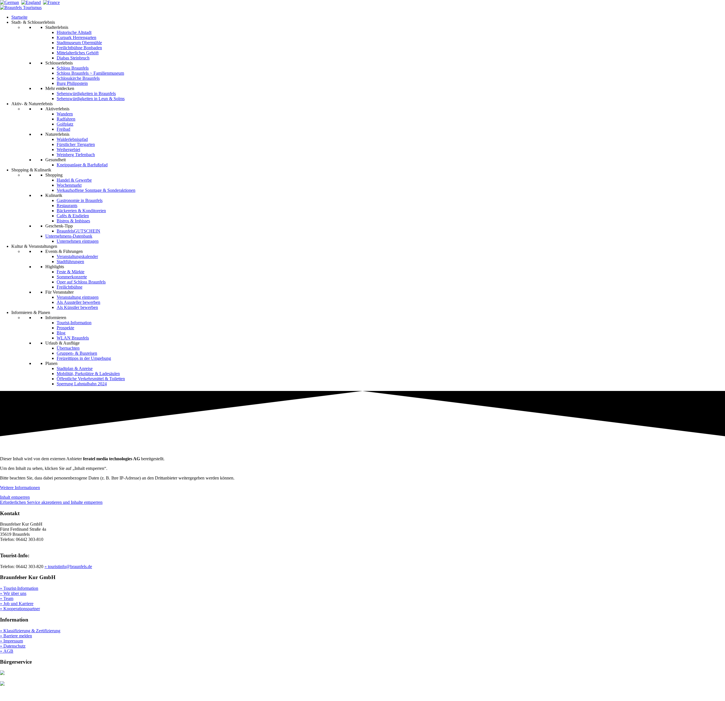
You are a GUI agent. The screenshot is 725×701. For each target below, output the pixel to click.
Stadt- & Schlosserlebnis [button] (33, 22)
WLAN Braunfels (73, 338)
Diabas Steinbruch (73, 57)
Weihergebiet (68, 149)
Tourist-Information (74, 322)
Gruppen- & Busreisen (77, 353)
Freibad (63, 129)
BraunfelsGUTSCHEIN (78, 231)
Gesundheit (55, 159)
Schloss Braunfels (73, 68)
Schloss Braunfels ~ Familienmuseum (90, 73)
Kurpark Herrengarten (76, 37)
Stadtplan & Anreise (75, 368)
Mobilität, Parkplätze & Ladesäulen (88, 373)
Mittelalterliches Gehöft (78, 52)
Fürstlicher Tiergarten (76, 144)
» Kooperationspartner (20, 608)
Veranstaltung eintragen (78, 297)
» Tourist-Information (19, 588)
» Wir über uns (13, 593)
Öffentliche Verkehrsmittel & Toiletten (91, 378)
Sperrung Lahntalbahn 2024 (82, 383)
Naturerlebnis (57, 134)
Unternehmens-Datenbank (68, 236)
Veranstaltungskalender (77, 256)
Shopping (54, 175)
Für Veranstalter (59, 292)
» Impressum (11, 640)
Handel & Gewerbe (74, 180)
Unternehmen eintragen (78, 241)
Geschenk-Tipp (59, 225)
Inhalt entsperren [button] (15, 497)
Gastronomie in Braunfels (80, 200)
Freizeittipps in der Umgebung (84, 358)
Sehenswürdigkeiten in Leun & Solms (91, 98)
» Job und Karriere (16, 603)
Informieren (55, 317)
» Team (6, 598)
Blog (61, 332)
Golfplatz (65, 124)
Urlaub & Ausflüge (62, 343)
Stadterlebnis (56, 27)
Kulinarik (53, 195)
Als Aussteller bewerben (78, 302)
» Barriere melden (16, 635)
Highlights (54, 266)
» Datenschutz (12, 646)
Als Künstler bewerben (77, 307)
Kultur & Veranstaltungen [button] (34, 246)
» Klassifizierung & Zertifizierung (30, 630)
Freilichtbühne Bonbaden (79, 47)
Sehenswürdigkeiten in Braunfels (86, 93)
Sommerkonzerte (72, 276)
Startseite (19, 17)
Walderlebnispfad (72, 139)
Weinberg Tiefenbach (76, 154)
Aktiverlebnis (57, 108)
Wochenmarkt (69, 185)
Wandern (65, 113)
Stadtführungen (70, 261)
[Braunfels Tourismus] (21, 7)
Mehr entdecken (59, 88)
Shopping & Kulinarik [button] (31, 169)
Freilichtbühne (69, 287)
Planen (51, 363)
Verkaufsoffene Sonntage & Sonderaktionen (96, 190)
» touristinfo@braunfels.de (68, 566)
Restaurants (67, 205)
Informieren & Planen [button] (30, 312)
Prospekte (65, 327)
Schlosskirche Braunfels (78, 78)
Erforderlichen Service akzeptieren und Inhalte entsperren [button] (51, 502)
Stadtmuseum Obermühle (79, 42)
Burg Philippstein (72, 83)
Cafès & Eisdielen (73, 215)
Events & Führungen (64, 251)
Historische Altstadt (74, 32)
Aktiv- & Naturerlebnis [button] (32, 103)
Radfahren (66, 119)
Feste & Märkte (70, 271)
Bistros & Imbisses (73, 220)
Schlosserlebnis (59, 63)
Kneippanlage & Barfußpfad (82, 164)
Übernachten (68, 348)
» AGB (6, 651)
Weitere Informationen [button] (20, 487)
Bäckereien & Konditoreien (81, 210)
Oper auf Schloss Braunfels (81, 281)
